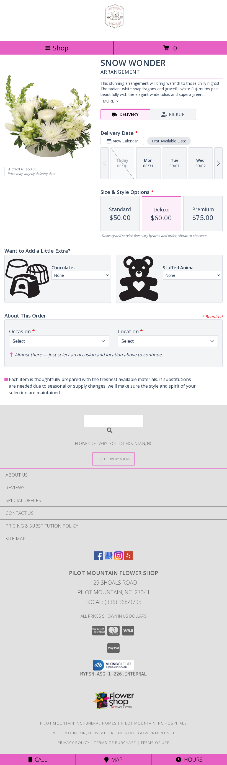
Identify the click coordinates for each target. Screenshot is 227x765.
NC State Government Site (146, 732)
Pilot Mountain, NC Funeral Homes (78, 723)
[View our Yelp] (128, 558)
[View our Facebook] (98, 558)
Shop (60, 47)
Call (39, 759)
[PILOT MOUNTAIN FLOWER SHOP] (113, 33)
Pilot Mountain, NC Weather (83, 732)
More (108, 101)
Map (116, 759)
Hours (192, 759)
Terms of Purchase (115, 742)
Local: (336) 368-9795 (113, 602)
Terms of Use (155, 742)
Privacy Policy (73, 742)
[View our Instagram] (118, 558)
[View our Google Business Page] (108, 558)
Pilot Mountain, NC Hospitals (154, 723)
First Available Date (169, 141)
